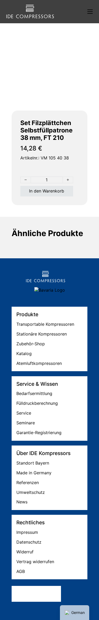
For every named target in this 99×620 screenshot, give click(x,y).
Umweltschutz (30, 492)
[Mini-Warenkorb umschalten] (70, 11)
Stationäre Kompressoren (41, 334)
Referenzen (27, 482)
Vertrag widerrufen (35, 561)
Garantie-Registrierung (39, 432)
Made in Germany (33, 472)
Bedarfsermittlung (34, 393)
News (21, 501)
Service (23, 413)
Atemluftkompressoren (39, 363)
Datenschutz (28, 542)
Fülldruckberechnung (37, 403)
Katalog (24, 353)
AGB (20, 571)
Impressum (27, 532)
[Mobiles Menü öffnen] (90, 12)
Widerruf (25, 551)
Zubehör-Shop (30, 343)
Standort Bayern (32, 463)
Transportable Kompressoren (45, 324)
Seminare (25, 422)
